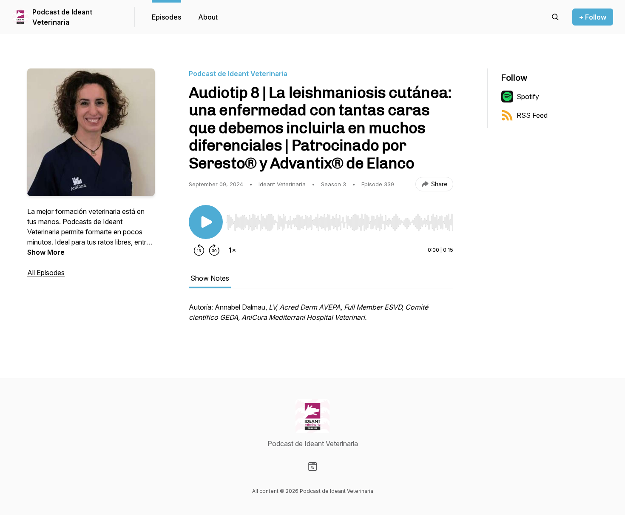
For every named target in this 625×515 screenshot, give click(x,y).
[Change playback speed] (232, 250)
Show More (46, 252)
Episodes (166, 17)
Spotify (528, 96)
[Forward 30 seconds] (214, 250)
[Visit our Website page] (312, 466)
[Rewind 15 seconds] (199, 250)
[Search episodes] (555, 17)
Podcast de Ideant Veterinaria (62, 17)
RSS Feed (532, 115)
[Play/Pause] (206, 222)
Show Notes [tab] (209, 278)
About (208, 17)
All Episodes (46, 272)
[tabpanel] (321, 316)
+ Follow (592, 17)
